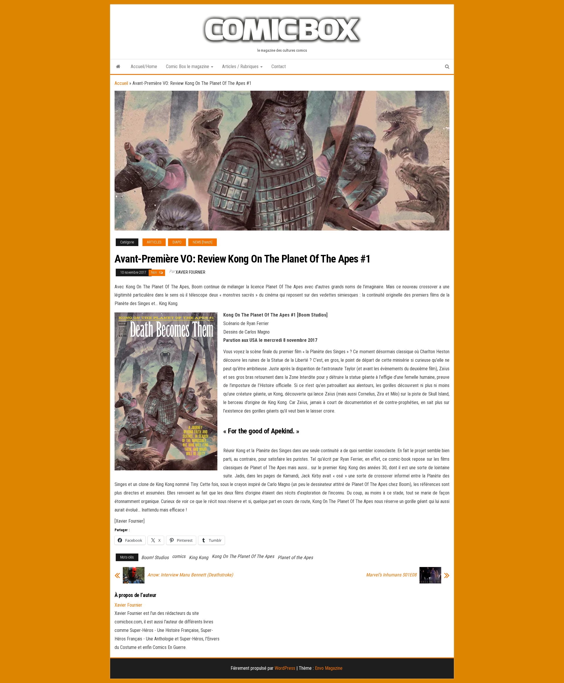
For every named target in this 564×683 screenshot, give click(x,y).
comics (178, 556)
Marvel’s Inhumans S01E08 (391, 575)
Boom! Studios (155, 557)
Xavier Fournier (190, 272)
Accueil (121, 83)
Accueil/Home (144, 66)
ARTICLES (154, 242)
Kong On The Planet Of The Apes (243, 556)
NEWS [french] (202, 242)
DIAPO (177, 242)
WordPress (285, 668)
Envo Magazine (329, 668)
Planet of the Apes (295, 557)
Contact (278, 66)
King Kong (198, 557)
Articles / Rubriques (241, 66)
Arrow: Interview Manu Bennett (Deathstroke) (190, 575)
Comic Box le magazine (188, 66)
